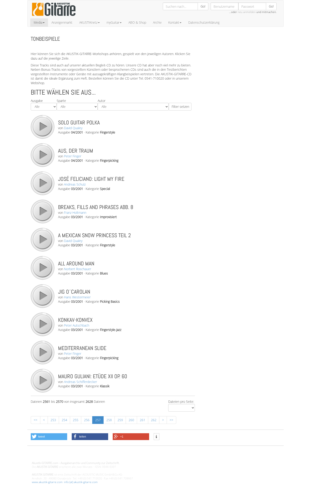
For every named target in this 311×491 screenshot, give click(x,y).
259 (120, 420)
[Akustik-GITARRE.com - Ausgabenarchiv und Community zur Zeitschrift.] (53, 17)
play (42, 126)
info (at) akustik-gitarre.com (81, 482)
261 (142, 420)
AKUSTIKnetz (88, 22)
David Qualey (73, 128)
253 (53, 420)
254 (64, 420)
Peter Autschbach (76, 325)
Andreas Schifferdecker (80, 382)
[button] (49, 436)
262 (153, 420)
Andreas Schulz (75, 184)
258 (109, 420)
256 (86, 420)
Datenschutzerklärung (203, 22)
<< (35, 420)
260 (131, 420)
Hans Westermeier (77, 297)
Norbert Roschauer (77, 269)
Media (38, 22)
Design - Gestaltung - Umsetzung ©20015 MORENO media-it (69, 455)
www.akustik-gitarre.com (47, 482)
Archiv (157, 22)
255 (75, 420)
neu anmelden (247, 12)
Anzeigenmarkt (61, 22)
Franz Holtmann (75, 212)
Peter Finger (72, 156)
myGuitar (113, 22)
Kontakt (173, 22)
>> (171, 420)
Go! (203, 6)
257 (98, 420)
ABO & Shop (137, 22)
